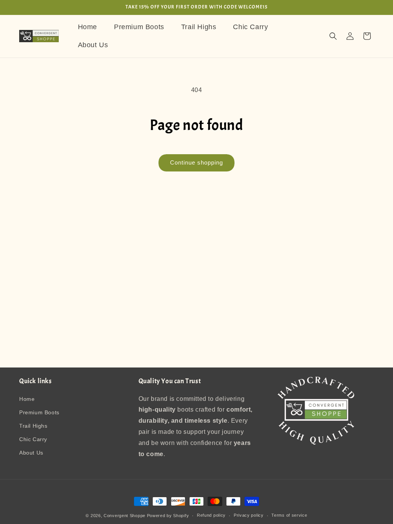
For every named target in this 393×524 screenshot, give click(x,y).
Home (27, 399)
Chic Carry (33, 439)
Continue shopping (196, 162)
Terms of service (289, 515)
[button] (333, 36)
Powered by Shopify (168, 515)
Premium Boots (39, 412)
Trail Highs (33, 426)
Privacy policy (249, 515)
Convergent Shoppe (124, 515)
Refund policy (211, 515)
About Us (31, 453)
